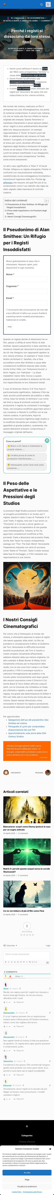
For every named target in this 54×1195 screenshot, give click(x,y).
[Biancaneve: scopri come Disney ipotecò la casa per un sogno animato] (27, 809)
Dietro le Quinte (12, 21)
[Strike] (14, 961)
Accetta (27, 1173)
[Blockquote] (23, 961)
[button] (50, 1149)
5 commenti (45, 21)
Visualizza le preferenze (27, 1186)
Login (47, 945)
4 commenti (23, 833)
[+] (35, 962)
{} (33, 962)
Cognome (11, 286)
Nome (9, 274)
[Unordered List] (20, 961)
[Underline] (11, 961)
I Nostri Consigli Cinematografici (21, 216)
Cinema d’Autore (27, 1141)
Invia (9, 327)
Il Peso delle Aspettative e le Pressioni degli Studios (27, 212)
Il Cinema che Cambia (29, 21)
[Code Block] (26, 961)
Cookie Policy (17, 1192)
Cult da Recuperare (27, 1145)
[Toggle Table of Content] (45, 201)
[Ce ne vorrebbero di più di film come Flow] (27, 894)
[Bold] (5, 961)
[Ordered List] (17, 961)
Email (9, 298)
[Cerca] (41, 4)
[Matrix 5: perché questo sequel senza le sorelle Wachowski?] (27, 851)
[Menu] (48, 4)
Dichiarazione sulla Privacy (32, 1192)
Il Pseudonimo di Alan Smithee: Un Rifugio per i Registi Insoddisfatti (27, 206)
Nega (27, 1179)
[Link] (29, 961)
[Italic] (8, 961)
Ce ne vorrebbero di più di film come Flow (23, 911)
